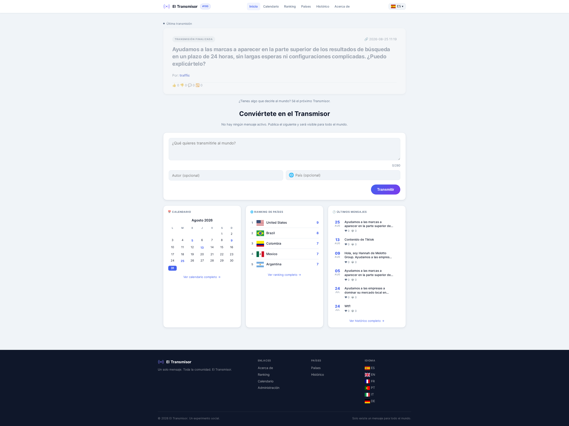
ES (372, 368)
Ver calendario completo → (202, 277)
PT (372, 387)
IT (372, 394)
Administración (268, 387)
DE (372, 401)
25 (182, 261)
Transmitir (385, 189)
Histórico (322, 6)
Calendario (271, 6)
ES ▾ (400, 6)
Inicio (253, 6)
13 (202, 247)
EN (372, 374)
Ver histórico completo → (367, 321)
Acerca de (342, 6)
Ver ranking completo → (284, 274)
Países (306, 6)
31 (172, 268)
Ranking (290, 6)
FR (372, 381)
